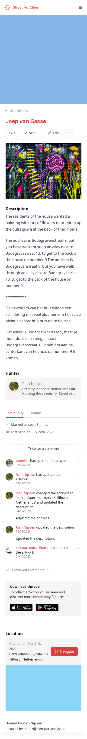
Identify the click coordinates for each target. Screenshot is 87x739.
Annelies (22, 460)
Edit (56, 133)
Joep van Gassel (27, 121)
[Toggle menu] (80, 7)
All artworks (19, 110)
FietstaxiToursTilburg (32, 547)
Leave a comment (45, 448)
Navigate (67, 651)
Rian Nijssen (33, 383)
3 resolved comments (27, 570)
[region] (43, 59)
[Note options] (78, 461)
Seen (34, 133)
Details (36, 413)
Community (14, 413)
